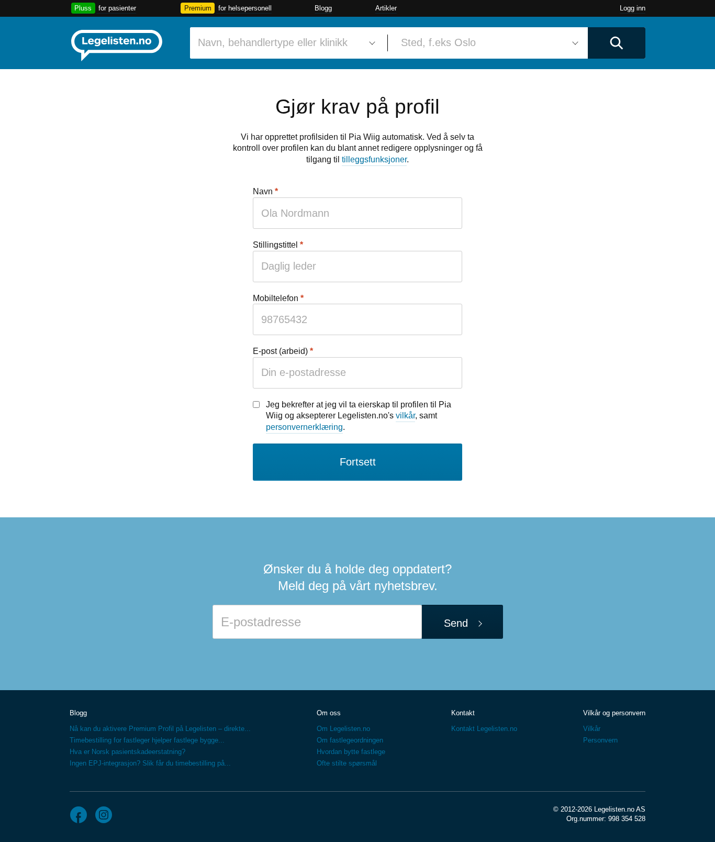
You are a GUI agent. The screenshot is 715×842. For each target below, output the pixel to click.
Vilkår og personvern (614, 713)
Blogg (323, 8)
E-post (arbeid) (280, 351)
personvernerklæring (304, 427)
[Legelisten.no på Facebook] (78, 815)
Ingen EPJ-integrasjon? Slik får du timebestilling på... (150, 763)
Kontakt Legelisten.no (484, 729)
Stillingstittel (275, 244)
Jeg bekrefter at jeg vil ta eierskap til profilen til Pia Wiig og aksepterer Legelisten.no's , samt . (358, 415)
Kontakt (463, 713)
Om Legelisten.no (343, 729)
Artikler (386, 8)
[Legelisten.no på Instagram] (104, 815)
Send (456, 623)
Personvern (600, 740)
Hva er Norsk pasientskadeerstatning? (127, 752)
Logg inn (632, 8)
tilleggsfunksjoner (374, 159)
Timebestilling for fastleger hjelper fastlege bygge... (147, 740)
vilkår (405, 415)
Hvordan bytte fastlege (351, 752)
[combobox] (284, 43)
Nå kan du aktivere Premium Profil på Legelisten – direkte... (160, 729)
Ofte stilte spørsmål (347, 763)
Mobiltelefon (275, 298)
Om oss (329, 713)
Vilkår (591, 729)
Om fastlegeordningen (350, 740)
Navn (263, 191)
